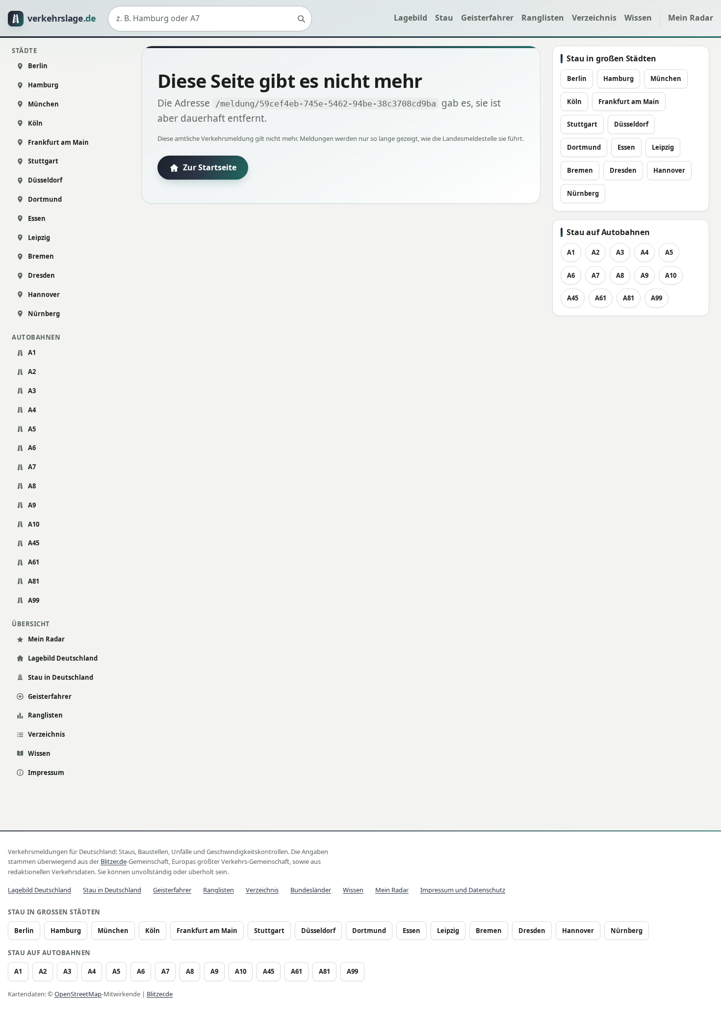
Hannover (44, 294)
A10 (33, 524)
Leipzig (39, 237)
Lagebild (410, 17)
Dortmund (45, 199)
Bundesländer (310, 889)
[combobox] (210, 18)
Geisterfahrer (487, 17)
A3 (32, 390)
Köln (35, 123)
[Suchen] (301, 18)
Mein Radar (690, 17)
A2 (32, 371)
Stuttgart (43, 161)
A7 (32, 466)
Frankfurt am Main (58, 142)
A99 (33, 600)
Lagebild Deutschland (63, 658)
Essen (37, 218)
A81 (33, 581)
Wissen (638, 17)
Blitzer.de (114, 861)
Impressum (46, 772)
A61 (33, 562)
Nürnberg (44, 313)
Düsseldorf (45, 180)
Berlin (38, 65)
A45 (33, 542)
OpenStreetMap (78, 993)
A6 (32, 447)
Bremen (41, 256)
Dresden (41, 275)
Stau (444, 17)
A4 (32, 409)
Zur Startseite (209, 167)
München (43, 104)
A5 (32, 429)
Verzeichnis (594, 17)
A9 (32, 505)
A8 (32, 485)
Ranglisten (542, 17)
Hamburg (43, 84)
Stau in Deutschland (60, 677)
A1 (32, 352)
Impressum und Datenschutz (462, 889)
